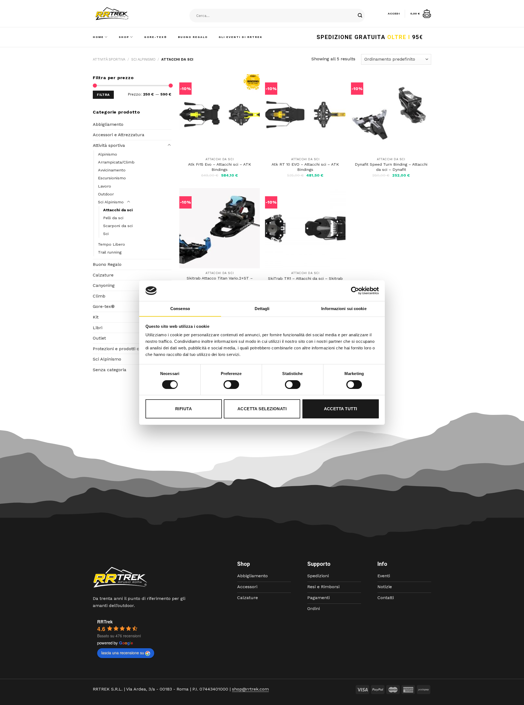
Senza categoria (109, 369)
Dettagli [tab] (262, 308)
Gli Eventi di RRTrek (240, 36)
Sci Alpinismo (143, 59)
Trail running (109, 252)
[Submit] (360, 15)
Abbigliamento (108, 124)
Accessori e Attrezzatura (118, 134)
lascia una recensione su (122, 652)
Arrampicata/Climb (116, 162)
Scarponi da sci (118, 226)
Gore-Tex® (155, 36)
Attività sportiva (109, 59)
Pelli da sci (113, 218)
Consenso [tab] (180, 308)
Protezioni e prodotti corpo (121, 348)
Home (98, 36)
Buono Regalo (193, 36)
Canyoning (104, 285)
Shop (124, 36)
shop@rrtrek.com (250, 689)
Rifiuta (183, 408)
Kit (96, 317)
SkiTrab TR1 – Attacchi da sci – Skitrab (305, 278)
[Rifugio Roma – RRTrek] (126, 13)
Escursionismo (112, 178)
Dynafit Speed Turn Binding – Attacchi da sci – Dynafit (391, 167)
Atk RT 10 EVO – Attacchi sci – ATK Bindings (305, 167)
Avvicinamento (112, 170)
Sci (106, 233)
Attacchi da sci (118, 210)
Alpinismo (107, 154)
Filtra (103, 95)
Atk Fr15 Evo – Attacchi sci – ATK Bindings (219, 167)
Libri (97, 327)
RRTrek (105, 621)
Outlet (99, 338)
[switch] (231, 384)
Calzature (103, 275)
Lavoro (104, 186)
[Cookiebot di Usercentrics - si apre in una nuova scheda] (355, 291)
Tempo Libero (111, 244)
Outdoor (106, 194)
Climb (99, 296)
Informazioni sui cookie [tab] (343, 308)
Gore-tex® (104, 306)
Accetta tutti (340, 408)
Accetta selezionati (262, 408)
